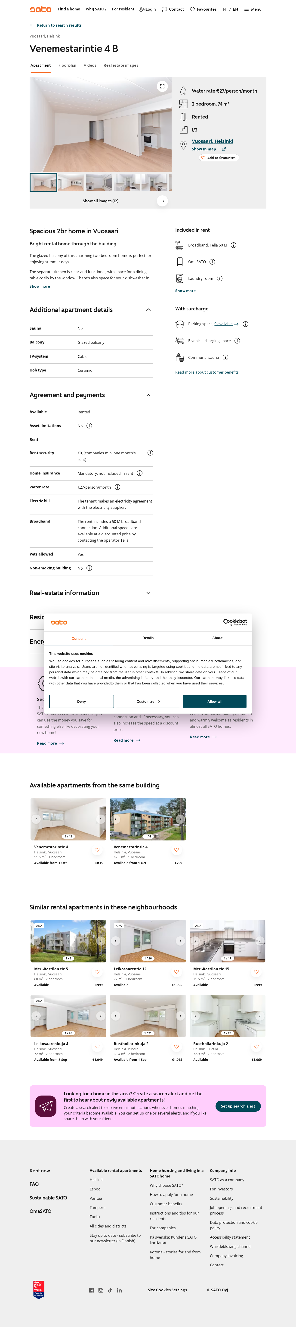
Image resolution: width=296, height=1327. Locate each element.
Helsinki (96, 1179)
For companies (163, 1227)
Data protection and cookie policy (234, 1225)
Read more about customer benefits (207, 372)
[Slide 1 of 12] (43, 182)
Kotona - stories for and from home (175, 1254)
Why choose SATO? (166, 1185)
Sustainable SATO (48, 1198)
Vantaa (96, 1198)
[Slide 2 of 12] (71, 182)
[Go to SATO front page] (40, 9)
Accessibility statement (230, 1237)
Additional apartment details (71, 309)
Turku (95, 1216)
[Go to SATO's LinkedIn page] (119, 1290)
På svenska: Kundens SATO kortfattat (173, 1240)
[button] (233, 245)
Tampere (97, 1207)
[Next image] (162, 200)
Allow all (214, 701)
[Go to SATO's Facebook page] (91, 1290)
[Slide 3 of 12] (99, 182)
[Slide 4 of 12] (127, 182)
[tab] (41, 65)
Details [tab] (148, 638)
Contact (217, 1265)
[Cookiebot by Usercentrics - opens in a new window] (227, 622)
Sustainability (221, 1198)
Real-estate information (64, 592)
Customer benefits (166, 1203)
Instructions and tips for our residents (174, 1216)
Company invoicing (226, 1255)
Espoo (95, 1189)
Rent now (40, 1171)
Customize (145, 701)
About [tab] (217, 638)
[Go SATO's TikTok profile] (110, 1290)
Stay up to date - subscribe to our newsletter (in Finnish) (115, 1238)
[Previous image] (36, 819)
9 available (223, 323)
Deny (81, 701)
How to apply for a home (171, 1194)
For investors (221, 1189)
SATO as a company (227, 1179)
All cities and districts (108, 1226)
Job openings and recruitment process (236, 1210)
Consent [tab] (79, 638)
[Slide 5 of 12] (154, 182)
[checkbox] (97, 849)
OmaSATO (40, 1211)
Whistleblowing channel (230, 1246)
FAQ (34, 1184)
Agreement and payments (67, 395)
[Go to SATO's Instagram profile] (101, 1290)
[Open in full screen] (162, 86)
